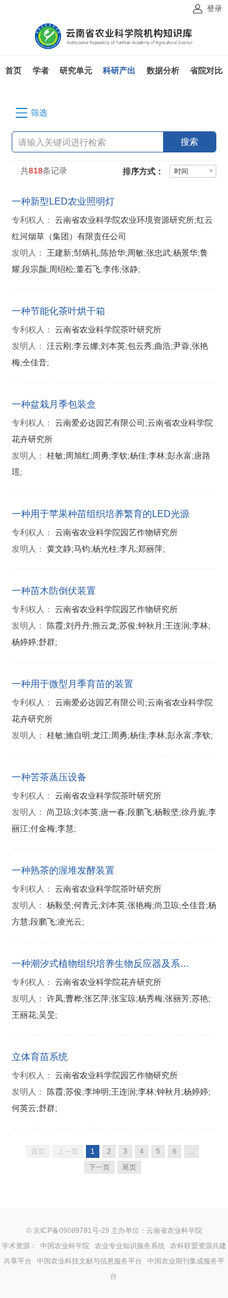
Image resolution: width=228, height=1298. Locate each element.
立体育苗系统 (40, 1057)
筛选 (39, 112)
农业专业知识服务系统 (130, 1246)
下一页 (99, 1167)
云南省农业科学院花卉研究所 (108, 982)
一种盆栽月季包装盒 (54, 404)
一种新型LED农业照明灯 (63, 201)
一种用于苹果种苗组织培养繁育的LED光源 (100, 514)
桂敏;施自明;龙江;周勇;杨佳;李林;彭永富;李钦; (130, 735)
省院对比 (206, 70)
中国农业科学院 (64, 1246)
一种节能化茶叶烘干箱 (58, 311)
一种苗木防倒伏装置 (54, 591)
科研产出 (119, 70)
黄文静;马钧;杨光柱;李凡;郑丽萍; (106, 548)
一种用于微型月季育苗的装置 (72, 684)
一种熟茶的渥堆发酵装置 (63, 870)
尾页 (129, 1167)
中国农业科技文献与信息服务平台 (89, 1261)
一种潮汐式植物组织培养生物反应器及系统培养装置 (104, 964)
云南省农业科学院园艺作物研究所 (116, 532)
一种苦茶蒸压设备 (49, 777)
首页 (13, 70)
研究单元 (76, 70)
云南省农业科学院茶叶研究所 (108, 329)
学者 (41, 70)
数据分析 (163, 70)
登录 (214, 8)
